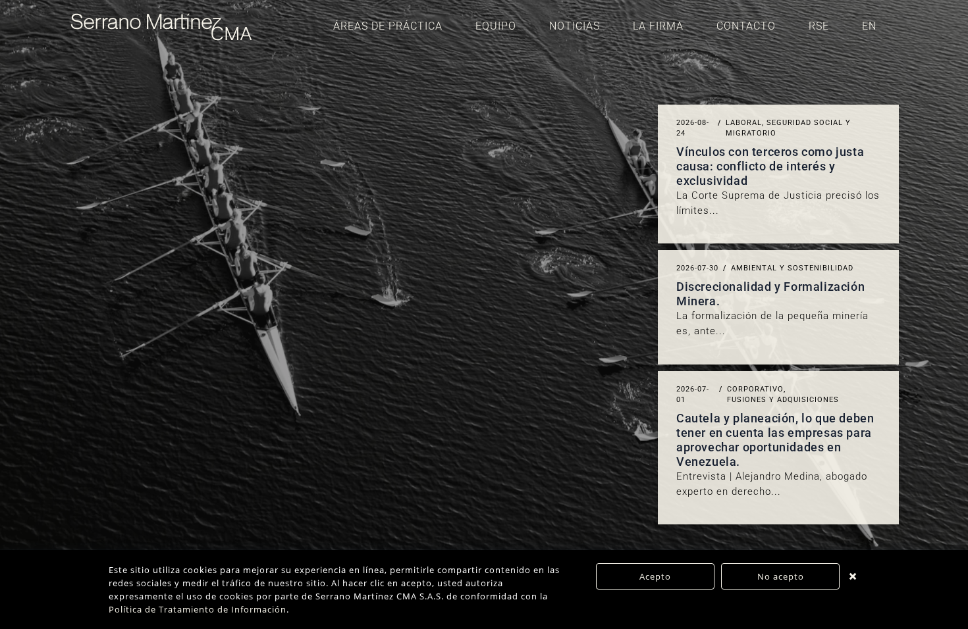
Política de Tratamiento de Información (197, 609)
